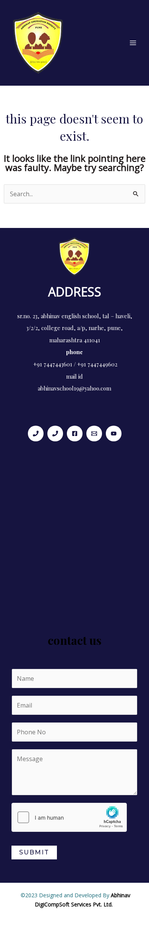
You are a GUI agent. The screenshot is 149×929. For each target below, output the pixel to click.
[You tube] (113, 433)
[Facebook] (75, 433)
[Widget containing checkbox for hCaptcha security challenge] (69, 817)
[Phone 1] (36, 433)
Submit (34, 852)
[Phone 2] (55, 433)
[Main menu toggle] (133, 42)
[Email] (94, 433)
